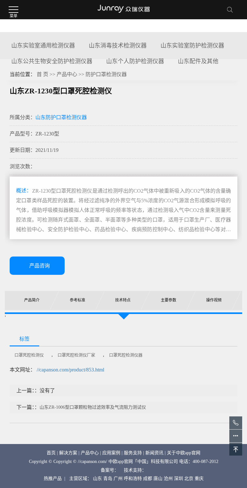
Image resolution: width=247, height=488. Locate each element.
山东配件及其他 (198, 61)
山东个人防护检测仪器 (135, 61)
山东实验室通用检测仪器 (43, 45)
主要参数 (168, 300)
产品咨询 (39, 265)
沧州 (168, 478)
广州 (118, 478)
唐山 (157, 478)
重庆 (199, 478)
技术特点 (123, 300)
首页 (51, 452)
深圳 (178, 478)
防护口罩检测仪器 (106, 74)
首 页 (42, 74)
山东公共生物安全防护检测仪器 (51, 61)
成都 (147, 478)
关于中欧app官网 (183, 452)
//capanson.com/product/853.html (70, 369)
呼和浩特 (133, 478)
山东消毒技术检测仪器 (118, 45)
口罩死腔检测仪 (29, 355)
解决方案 (68, 452)
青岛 (107, 478)
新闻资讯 (154, 452)
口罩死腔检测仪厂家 (76, 355)
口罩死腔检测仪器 (125, 355)
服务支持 (133, 452)
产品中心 (67, 74)
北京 (188, 478)
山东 (97, 478)
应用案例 (111, 452)
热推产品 (53, 478)
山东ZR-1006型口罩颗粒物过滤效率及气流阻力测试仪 (93, 407)
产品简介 (32, 300)
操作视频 (214, 300)
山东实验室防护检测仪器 (192, 45)
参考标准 (77, 300)
